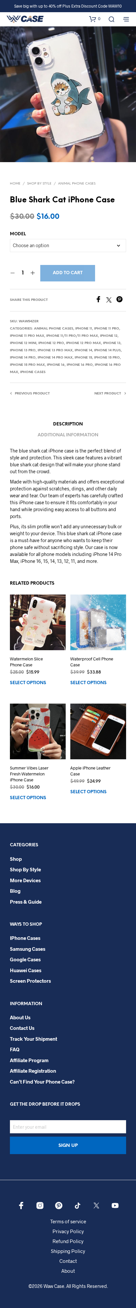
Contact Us (22, 1028)
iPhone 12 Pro (51, 343)
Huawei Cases (25, 970)
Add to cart (68, 273)
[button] (94, 18)
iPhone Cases (33, 372)
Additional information (68, 435)
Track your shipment (33, 1039)
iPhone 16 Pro (80, 365)
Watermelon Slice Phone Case (26, 661)
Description (68, 424)
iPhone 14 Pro (23, 358)
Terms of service (68, 1221)
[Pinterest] (121, 300)
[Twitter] (111, 300)
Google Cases (25, 959)
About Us (20, 1017)
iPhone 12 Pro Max (83, 343)
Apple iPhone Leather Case (90, 770)
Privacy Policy (68, 1231)
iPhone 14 (83, 350)
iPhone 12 (109, 336)
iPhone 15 (83, 358)
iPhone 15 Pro (107, 358)
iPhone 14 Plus (107, 350)
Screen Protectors (30, 981)
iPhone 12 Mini (23, 343)
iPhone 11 (83, 329)
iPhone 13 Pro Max (55, 350)
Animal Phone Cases (76, 184)
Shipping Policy (68, 1251)
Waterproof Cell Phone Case (91, 661)
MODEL (18, 234)
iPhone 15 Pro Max (27, 365)
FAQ (14, 1049)
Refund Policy (68, 1241)
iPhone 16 (56, 365)
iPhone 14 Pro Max (55, 358)
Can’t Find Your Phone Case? (42, 1082)
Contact (68, 1261)
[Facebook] (100, 300)
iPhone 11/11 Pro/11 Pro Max (72, 336)
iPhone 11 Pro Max (27, 336)
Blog (15, 891)
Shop (16, 859)
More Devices (25, 880)
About (68, 1271)
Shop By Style (39, 184)
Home (15, 184)
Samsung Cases (27, 949)
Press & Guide (26, 902)
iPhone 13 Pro (23, 350)
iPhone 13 (111, 343)
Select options (28, 683)
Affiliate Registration (33, 1071)
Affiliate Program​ (29, 1060)
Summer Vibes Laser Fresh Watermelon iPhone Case (29, 773)
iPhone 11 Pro (106, 329)
